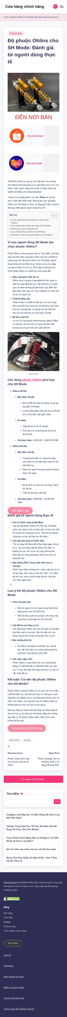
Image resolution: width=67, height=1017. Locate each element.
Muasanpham (10, 882)
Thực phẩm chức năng (15, 931)
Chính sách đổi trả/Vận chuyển (19, 1009)
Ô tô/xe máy (16, 33)
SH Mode (27, 740)
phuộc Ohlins (32, 379)
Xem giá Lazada (34, 163)
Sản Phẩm (13, 943)
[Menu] (61, 6)
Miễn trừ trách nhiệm (14, 987)
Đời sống (8, 913)
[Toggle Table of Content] (52, 216)
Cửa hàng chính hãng (24, 6)
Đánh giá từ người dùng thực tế (24, 229)
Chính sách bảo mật (14, 998)
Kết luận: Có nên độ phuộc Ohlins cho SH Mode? (32, 235)
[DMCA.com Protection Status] (12, 899)
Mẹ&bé (7, 922)
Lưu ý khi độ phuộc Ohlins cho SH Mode (28, 232)
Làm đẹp (8, 917)
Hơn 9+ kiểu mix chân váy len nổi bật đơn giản (31, 849)
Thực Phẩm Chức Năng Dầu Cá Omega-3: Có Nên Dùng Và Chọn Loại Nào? (32, 839)
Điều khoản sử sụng (14, 977)
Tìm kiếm (12, 793)
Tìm (57, 801)
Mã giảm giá (20, 510)
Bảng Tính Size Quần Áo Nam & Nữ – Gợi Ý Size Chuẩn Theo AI (31, 859)
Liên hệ (7, 955)
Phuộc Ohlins (14, 740)
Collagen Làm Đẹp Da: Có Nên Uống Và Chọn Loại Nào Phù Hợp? (33, 816)
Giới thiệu (8, 966)
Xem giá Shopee (35, 136)
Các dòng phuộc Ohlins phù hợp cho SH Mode (31, 226)
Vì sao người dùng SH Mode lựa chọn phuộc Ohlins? (30, 221)
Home (6, 17)
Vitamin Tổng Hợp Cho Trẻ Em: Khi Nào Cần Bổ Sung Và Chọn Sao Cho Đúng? (31, 828)
